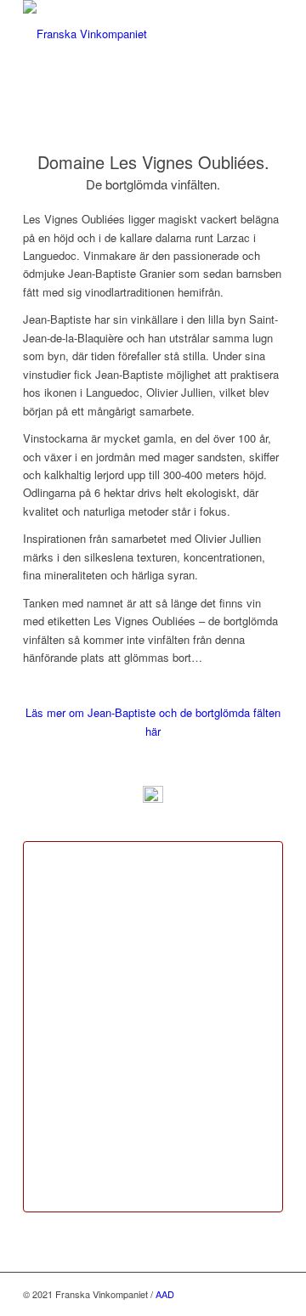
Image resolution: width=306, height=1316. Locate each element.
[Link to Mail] (245, 1294)
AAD (165, 1294)
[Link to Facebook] (270, 1294)
